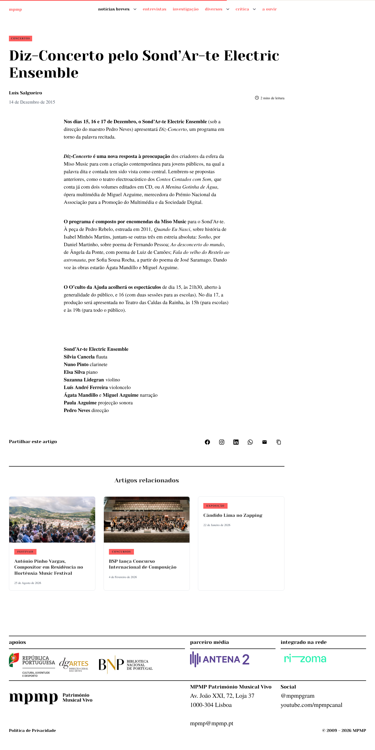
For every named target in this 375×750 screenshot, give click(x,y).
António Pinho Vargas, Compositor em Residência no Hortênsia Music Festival (48, 567)
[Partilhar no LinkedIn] (236, 442)
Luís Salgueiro (25, 93)
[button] (278, 442)
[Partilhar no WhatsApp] (250, 442)
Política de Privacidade (32, 730)
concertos (20, 38)
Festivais (25, 551)
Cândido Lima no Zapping (232, 515)
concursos (121, 551)
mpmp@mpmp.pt (211, 723)
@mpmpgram (298, 695)
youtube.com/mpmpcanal (311, 705)
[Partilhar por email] (264, 442)
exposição (215, 506)
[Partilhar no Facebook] (207, 442)
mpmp (15, 9)
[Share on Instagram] (221, 442)
